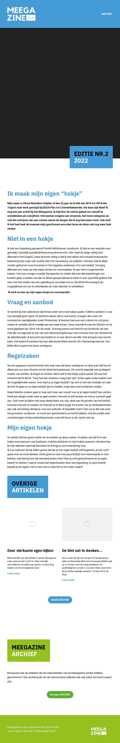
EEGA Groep (52, 727)
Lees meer (13, 573)
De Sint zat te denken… (82, 550)
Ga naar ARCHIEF (60, 694)
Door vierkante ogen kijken (30, 550)
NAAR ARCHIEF (60, 599)
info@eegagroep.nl (44, 730)
